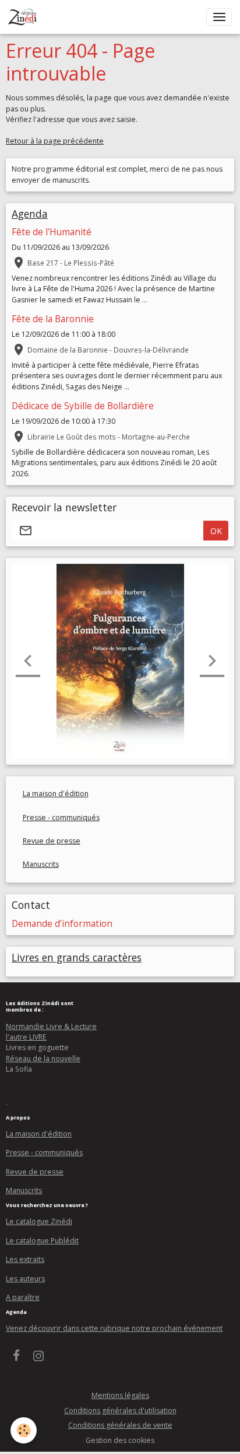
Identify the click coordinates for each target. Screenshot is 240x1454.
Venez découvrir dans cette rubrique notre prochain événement (114, 1328)
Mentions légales (120, 1395)
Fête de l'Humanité (51, 232)
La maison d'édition (56, 794)
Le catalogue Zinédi (39, 1221)
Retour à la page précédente (55, 141)
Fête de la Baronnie (53, 319)
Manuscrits (41, 864)
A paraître (23, 1297)
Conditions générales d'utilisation (120, 1410)
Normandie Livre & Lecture (51, 1026)
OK (216, 530)
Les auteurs (25, 1279)
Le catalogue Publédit (42, 1241)
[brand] (24, 17)
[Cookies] (23, 1430)
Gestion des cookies (120, 1440)
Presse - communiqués (61, 817)
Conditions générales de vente (120, 1425)
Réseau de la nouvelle (43, 1059)
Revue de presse (51, 841)
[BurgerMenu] (219, 17)
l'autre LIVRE (26, 1037)
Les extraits (25, 1259)
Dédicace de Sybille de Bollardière (83, 406)
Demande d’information (62, 924)
